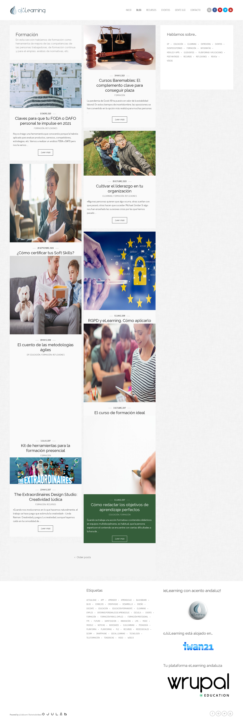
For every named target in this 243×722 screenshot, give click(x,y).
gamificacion (110, 621)
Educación (35, 354)
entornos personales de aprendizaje (113, 612)
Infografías (206, 48)
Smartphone (101, 633)
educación (103, 608)
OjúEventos (189, 52)
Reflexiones (51, 128)
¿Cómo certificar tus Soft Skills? (45, 252)
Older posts (83, 557)
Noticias (101, 625)
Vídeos (170, 60)
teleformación (93, 637)
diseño (140, 604)
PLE (117, 629)
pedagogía (143, 625)
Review (214, 56)
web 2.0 (131, 637)
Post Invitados (173, 56)
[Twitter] (225, 10)
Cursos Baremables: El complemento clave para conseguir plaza (119, 85)
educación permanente (122, 608)
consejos (99, 604)
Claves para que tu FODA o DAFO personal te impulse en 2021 (45, 121)
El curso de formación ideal (119, 412)
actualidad (91, 600)
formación (91, 616)
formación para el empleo (111, 616)
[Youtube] (230, 10)
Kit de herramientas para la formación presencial (45, 448)
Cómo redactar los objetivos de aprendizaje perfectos (119, 507)
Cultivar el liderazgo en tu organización (119, 188)
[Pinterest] (220, 10)
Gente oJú (180, 10)
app (102, 600)
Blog (138, 10)
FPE (87, 621)
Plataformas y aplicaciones (211, 52)
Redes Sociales (142, 629)
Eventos (165, 10)
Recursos (151, 10)
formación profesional (138, 616)
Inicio (128, 10)
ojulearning (128, 625)
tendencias (109, 637)
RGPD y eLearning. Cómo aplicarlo (119, 320)
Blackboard (141, 600)
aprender (112, 600)
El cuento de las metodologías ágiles (46, 347)
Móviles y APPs (173, 52)
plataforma (91, 629)
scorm (89, 633)
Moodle (89, 625)
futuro (97, 621)
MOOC (145, 621)
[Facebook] (214, 10)
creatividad (113, 604)
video (120, 637)
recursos (127, 629)
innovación (126, 621)
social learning (118, 633)
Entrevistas (206, 44)
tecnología (135, 633)
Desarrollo (127, 604)
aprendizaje (126, 600)
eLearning (107, 196)
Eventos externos (174, 48)
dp (28, 354)
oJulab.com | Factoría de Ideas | (30, 714)
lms (136, 621)
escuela (137, 612)
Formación (119, 95)
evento (148, 612)
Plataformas (106, 629)
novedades (114, 625)
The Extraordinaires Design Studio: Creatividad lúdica (45, 497)
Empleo (89, 612)
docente (90, 608)
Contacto (195, 10)
